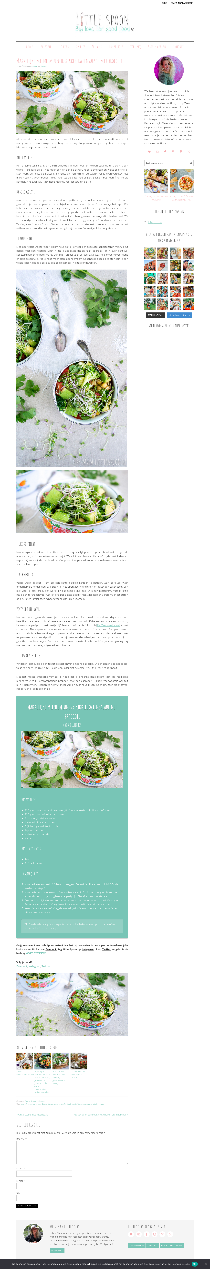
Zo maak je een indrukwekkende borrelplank (156, 198)
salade (95, 1104)
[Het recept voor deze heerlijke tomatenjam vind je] (162, 266)
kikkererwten (53, 1104)
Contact (153, 1245)
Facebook (50, 949)
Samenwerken (136, 1245)
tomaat (101, 1104)
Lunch (27, 1101)
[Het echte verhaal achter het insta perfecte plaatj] (150, 304)
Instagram (88, 949)
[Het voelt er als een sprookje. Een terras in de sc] (162, 291)
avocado (24, 1104)
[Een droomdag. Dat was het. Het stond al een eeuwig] (175, 304)
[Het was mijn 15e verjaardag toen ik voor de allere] (162, 304)
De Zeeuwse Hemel (108, 625)
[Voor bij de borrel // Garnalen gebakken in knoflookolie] (182, 181)
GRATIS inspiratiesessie (182, 3)
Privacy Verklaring (171, 1245)
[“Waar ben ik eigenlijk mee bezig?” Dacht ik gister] (175, 278)
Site (18, 1193)
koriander (62, 1104)
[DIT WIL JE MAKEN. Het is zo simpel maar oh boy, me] (150, 278)
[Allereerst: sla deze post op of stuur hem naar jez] (150, 253)
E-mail (20, 1180)
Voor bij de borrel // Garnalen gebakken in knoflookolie (181, 198)
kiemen (44, 1104)
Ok (194, 1264)
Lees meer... (57, 1250)
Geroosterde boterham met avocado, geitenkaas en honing (58, 1077)
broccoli (32, 1104)
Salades (41, 1101)
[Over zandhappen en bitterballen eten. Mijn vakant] (150, 291)
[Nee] (206, 1264)
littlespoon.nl (155, 222)
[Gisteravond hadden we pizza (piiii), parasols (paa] (175, 291)
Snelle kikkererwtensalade (24, 1073)
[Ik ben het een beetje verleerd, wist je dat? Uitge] (188, 266)
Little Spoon (105, 21)
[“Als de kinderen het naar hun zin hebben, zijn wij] (188, 304)
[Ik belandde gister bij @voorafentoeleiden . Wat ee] (175, 253)
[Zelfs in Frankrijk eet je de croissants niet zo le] (162, 278)
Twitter (106, 949)
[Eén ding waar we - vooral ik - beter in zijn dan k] (188, 291)
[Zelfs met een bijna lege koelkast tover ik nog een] (188, 278)
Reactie (21, 1138)
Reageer (44, 66)
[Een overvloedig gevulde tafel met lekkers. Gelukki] (188, 253)
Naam (20, 1168)
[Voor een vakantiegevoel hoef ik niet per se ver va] (150, 266)
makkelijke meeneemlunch (82, 1104)
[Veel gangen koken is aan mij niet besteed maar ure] (162, 253)
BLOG (164, 3)
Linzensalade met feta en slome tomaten (78, 1074)
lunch (69, 1104)
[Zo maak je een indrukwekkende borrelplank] (156, 181)
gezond (38, 1104)
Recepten (34, 1101)
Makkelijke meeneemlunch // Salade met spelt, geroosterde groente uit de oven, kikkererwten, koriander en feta (42, 1082)
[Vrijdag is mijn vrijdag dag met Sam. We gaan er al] (175, 266)
